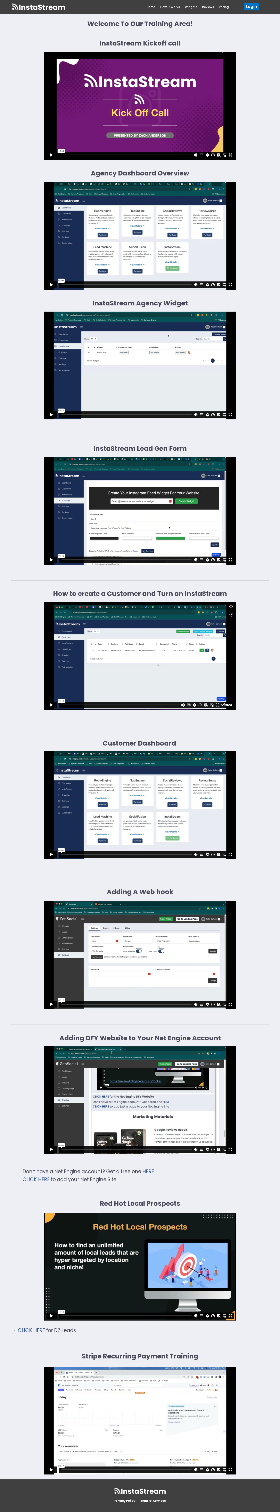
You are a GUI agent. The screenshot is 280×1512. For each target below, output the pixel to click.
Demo (151, 7)
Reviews (208, 7)
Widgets (191, 7)
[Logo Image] (38, 6)
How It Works (170, 7)
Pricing (224, 7)
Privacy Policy (124, 1500)
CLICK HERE (36, 1179)
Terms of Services (152, 1500)
